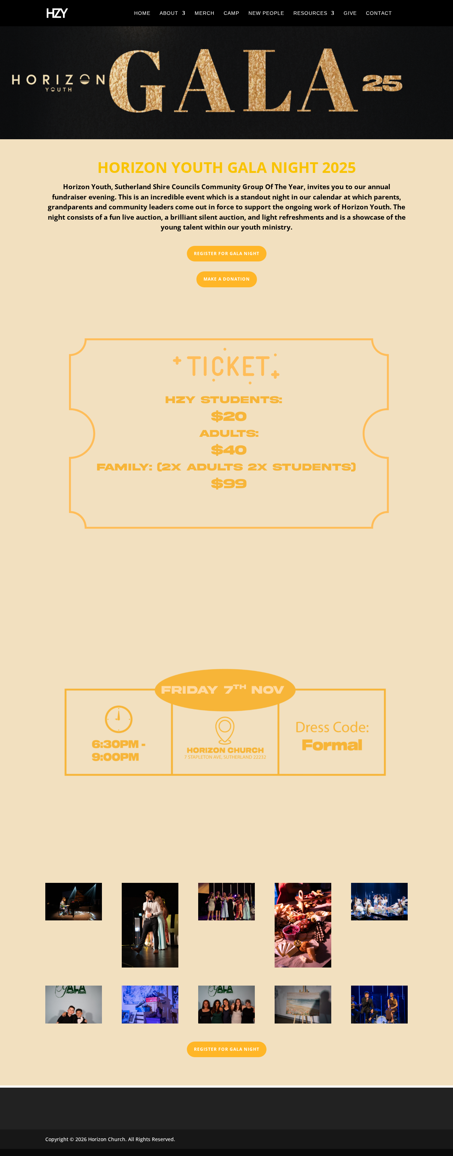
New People (266, 13)
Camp (231, 13)
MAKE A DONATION (226, 279)
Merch (204, 13)
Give (350, 13)
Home (142, 13)
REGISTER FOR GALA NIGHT (226, 253)
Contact (379, 13)
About (169, 13)
